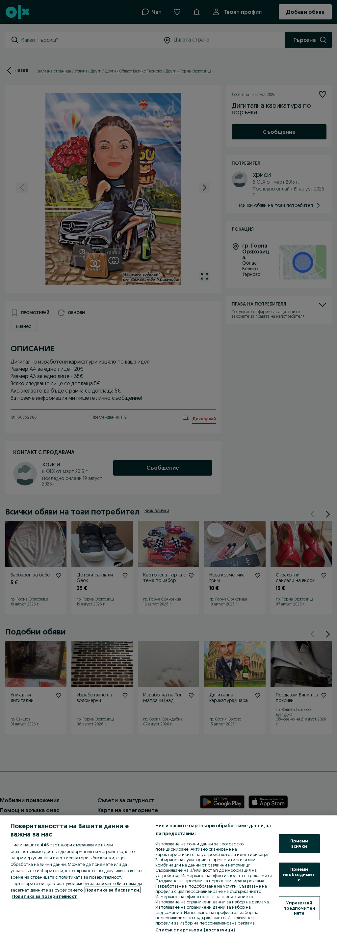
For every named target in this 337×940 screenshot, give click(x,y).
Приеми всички (299, 843)
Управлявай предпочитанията (299, 908)
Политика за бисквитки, (112, 890)
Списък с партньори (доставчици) (195, 929)
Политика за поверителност (44, 896)
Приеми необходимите (299, 874)
